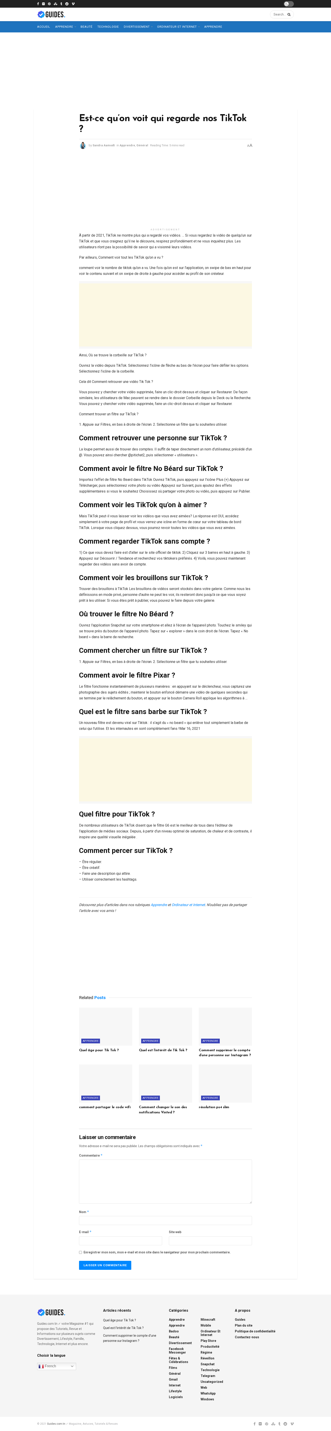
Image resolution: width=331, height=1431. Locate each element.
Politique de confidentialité (255, 1331)
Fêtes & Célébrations (178, 1360)
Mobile (206, 1325)
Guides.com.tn (56, 1423)
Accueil (43, 26)
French (50, 1366)
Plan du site (243, 1325)
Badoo (174, 1331)
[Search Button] (288, 14)
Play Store (208, 1341)
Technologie (108, 26)
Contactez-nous (247, 1337)
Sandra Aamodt (104, 145)
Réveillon (207, 1358)
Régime (206, 1352)
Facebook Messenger (177, 1350)
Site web (175, 1232)
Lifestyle (175, 1391)
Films (173, 1368)
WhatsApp (208, 1393)
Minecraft (208, 1319)
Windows (207, 1399)
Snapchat (208, 1364)
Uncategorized (212, 1382)
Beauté (87, 26)
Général (142, 145)
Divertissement (137, 26)
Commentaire (91, 1155)
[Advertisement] (165, 70)
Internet (175, 1385)
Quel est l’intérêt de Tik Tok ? (163, 1050)
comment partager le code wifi (105, 1107)
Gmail (173, 1379)
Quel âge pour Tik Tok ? (99, 1050)
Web (204, 1387)
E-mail (85, 1232)
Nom (84, 1212)
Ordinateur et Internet (177, 26)
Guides (240, 1319)
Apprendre (64, 26)
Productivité (210, 1346)
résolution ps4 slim (214, 1107)
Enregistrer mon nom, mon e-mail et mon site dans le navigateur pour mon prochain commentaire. (157, 1252)
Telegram (208, 1376)
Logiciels (176, 1397)
